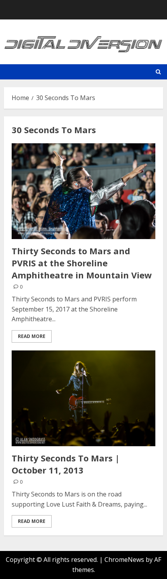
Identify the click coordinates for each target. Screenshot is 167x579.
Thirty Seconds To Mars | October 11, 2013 (66, 464)
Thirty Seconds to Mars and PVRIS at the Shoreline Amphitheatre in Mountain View (82, 263)
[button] (158, 71)
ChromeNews (124, 559)
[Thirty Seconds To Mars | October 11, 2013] (83, 398)
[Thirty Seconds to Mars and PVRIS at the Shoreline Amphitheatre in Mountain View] (83, 191)
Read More (31, 336)
